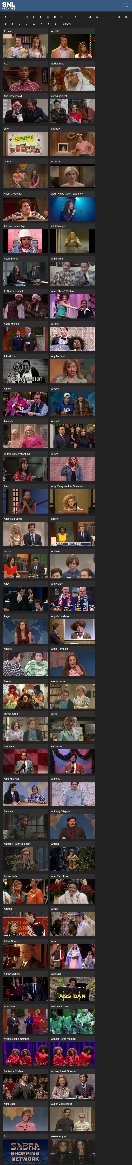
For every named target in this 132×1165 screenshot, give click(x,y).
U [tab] (19, 24)
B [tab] (12, 17)
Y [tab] (48, 24)
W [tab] (34, 24)
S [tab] (5, 24)
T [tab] (12, 24)
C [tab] (19, 17)
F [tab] (41, 17)
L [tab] (82, 17)
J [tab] (68, 17)
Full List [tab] (66, 24)
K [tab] (75, 17)
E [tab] (34, 17)
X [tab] (41, 24)
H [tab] (55, 17)
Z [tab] (55, 24)
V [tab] (26, 24)
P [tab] (112, 17)
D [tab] (27, 17)
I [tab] (61, 17)
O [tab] (104, 17)
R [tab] (126, 17)
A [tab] (5, 17)
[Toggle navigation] (126, 5)
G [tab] (48, 17)
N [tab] (97, 17)
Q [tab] (119, 17)
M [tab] (90, 17)
